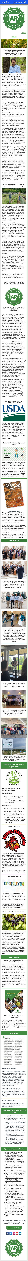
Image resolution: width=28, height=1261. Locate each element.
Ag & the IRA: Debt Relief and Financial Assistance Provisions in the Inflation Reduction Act (15, 821)
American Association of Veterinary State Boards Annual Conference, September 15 (14, 1167)
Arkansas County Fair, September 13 (14, 1161)
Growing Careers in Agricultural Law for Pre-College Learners (14, 798)
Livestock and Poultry (18, 474)
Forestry (9, 474)
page (8, 1093)
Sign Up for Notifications (14, 1227)
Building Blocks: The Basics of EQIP (14, 817)
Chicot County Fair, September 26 (13, 1184)
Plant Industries (6, 476)
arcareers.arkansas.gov (11, 471)
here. (9, 438)
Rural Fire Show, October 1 (12, 1191)
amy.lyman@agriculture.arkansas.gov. (13, 537)
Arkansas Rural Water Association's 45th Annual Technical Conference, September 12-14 (14, 1157)
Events (14, 37)
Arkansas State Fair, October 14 (13, 1197)
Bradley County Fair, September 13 (14, 1159)
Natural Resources (18, 476)
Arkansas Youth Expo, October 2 (13, 1193)
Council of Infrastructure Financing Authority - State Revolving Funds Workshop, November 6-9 (14, 1211)
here (18, 218)
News (23, 33)
